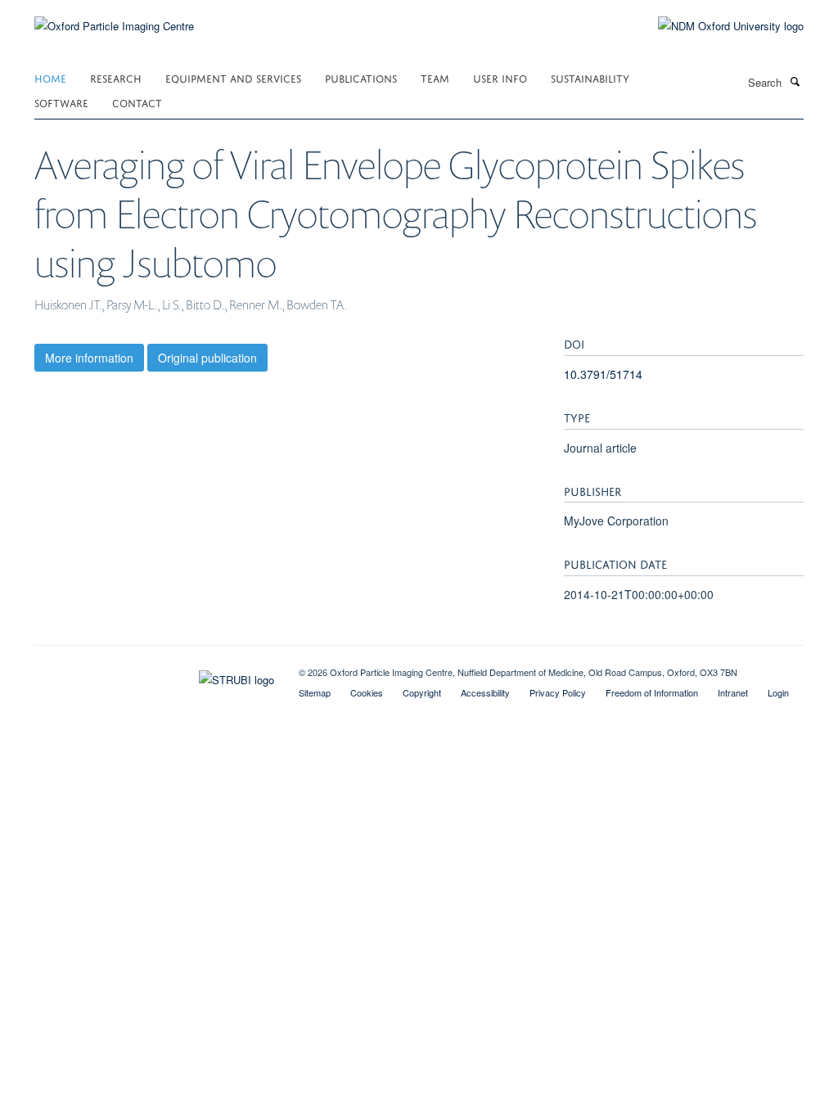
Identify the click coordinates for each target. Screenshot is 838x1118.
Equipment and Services (233, 77)
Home (50, 77)
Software (61, 102)
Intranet (733, 692)
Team (435, 77)
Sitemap (315, 692)
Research (116, 77)
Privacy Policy (557, 692)
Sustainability (590, 77)
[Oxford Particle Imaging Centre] (114, 24)
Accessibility (485, 692)
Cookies (366, 692)
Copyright (422, 692)
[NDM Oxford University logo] (718, 26)
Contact (137, 102)
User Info (500, 77)
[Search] (795, 81)
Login (778, 692)
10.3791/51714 (603, 374)
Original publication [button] (207, 357)
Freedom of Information (652, 692)
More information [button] (89, 357)
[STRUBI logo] (154, 676)
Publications (361, 77)
